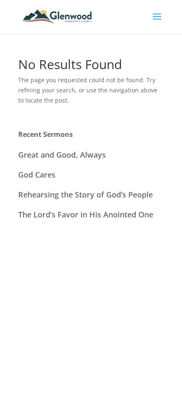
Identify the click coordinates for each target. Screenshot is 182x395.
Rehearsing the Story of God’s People (85, 194)
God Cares (36, 175)
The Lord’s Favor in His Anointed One (85, 214)
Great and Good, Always (62, 155)
